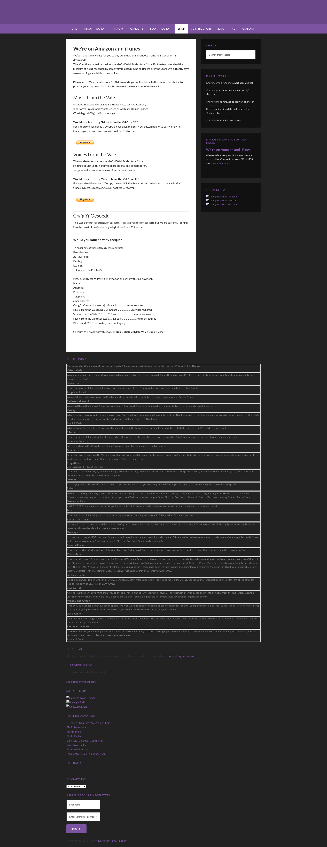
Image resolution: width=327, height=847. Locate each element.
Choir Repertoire (76, 727)
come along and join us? (181, 656)
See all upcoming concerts (81, 681)
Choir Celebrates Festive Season (223, 120)
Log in (122, 840)
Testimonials (73, 731)
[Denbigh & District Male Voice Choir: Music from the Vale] (171, 105)
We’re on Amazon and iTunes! (229, 150)
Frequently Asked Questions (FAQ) (86, 753)
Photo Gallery (74, 736)
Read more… (225, 163)
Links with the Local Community (84, 740)
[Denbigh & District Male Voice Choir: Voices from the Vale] (171, 162)
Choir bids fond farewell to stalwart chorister (230, 101)
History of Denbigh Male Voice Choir (88, 722)
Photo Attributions (77, 749)
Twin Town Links (76, 744)
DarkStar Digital (107, 840)
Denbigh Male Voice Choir (163, 11)
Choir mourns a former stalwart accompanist (229, 82)
